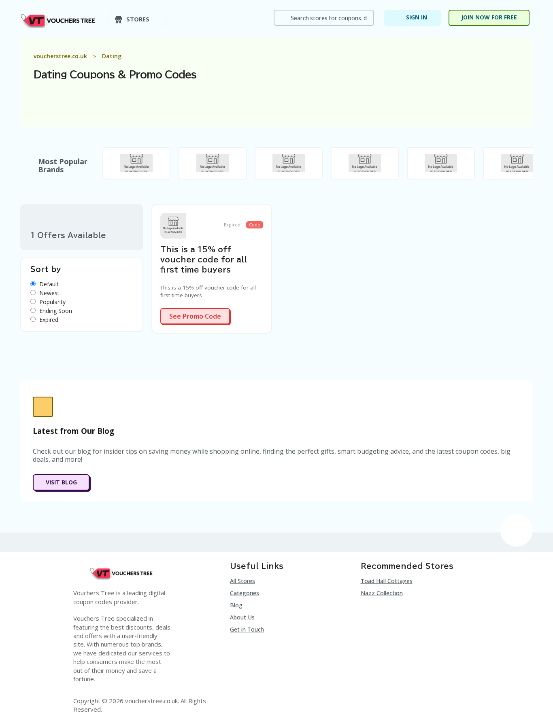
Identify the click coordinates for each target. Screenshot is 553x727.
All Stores (242, 581)
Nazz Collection (382, 593)
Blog (236, 605)
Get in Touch (247, 629)
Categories (244, 593)
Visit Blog (61, 482)
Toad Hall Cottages (387, 581)
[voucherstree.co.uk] (58, 19)
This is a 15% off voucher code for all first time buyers (203, 259)
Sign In (416, 17)
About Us (242, 617)
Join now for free (489, 17)
